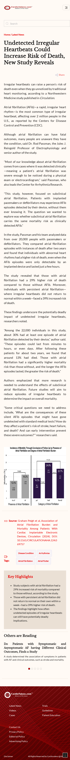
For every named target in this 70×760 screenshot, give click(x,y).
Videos (12, 710)
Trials (45, 705)
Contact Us (14, 727)
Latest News (18, 34)
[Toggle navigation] (66, 7)
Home (7, 34)
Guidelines (47, 710)
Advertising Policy (18, 741)
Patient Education (51, 715)
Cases (12, 715)
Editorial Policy (17, 736)
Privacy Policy (16, 731)
